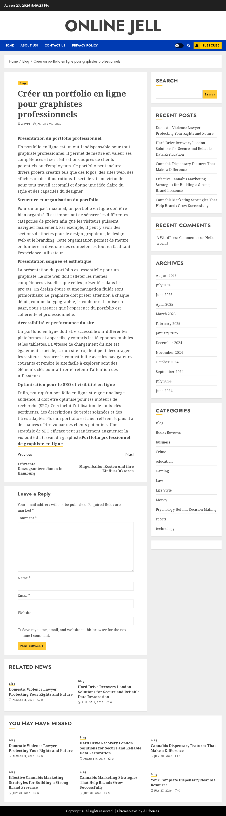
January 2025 (167, 333)
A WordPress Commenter (177, 237)
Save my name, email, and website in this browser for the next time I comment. (75, 632)
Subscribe (210, 45)
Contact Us (55, 45)
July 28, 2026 (163, 756)
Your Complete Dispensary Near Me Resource (183, 782)
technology (165, 528)
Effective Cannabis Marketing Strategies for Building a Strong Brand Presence (183, 185)
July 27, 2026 (163, 791)
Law (159, 480)
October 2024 (167, 362)
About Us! (29, 45)
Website (24, 612)
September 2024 (169, 371)
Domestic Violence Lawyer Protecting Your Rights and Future (41, 692)
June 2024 (164, 390)
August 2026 (166, 275)
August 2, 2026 (93, 702)
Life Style (164, 490)
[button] (188, 45)
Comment (27, 518)
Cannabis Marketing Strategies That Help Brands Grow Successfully (108, 782)
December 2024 (169, 342)
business (163, 442)
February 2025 (168, 323)
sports (161, 519)
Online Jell (113, 25)
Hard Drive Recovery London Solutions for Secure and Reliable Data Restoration (108, 691)
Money (161, 499)
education (164, 461)
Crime (161, 451)
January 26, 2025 (49, 124)
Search (167, 80)
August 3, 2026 (23, 700)
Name (24, 578)
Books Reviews (168, 432)
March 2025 (166, 313)
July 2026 (163, 285)
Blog (22, 83)
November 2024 (169, 352)
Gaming (162, 471)
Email (24, 595)
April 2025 (164, 304)
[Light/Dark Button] (179, 45)
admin (25, 124)
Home (9, 45)
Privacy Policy (85, 45)
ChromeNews (127, 811)
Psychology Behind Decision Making (186, 509)
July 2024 (163, 381)
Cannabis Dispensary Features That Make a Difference (183, 748)
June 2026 (164, 294)
